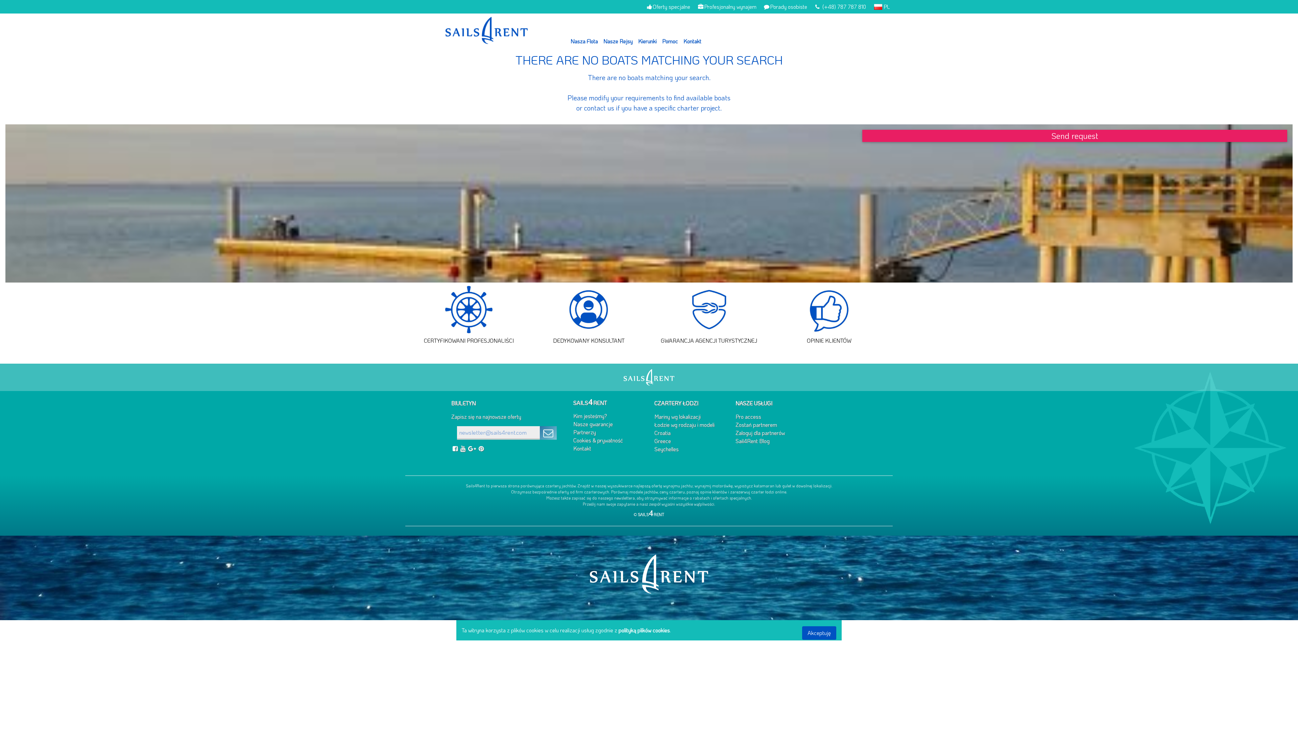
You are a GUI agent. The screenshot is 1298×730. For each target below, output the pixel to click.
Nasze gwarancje (593, 424)
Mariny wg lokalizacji (677, 416)
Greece (662, 440)
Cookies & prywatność (598, 440)
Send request (1074, 135)
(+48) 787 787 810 (843, 6)
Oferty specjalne (671, 6)
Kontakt (692, 41)
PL (886, 6)
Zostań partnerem (756, 424)
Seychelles (666, 449)
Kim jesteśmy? (590, 415)
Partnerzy (584, 432)
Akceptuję (819, 632)
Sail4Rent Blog (753, 440)
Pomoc (670, 41)
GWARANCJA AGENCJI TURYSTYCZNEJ (709, 340)
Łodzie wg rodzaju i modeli (684, 424)
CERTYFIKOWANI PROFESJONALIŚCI (469, 340)
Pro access (748, 416)
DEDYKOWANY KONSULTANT (589, 340)
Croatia (662, 432)
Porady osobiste (788, 6)
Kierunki (647, 41)
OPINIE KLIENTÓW (829, 340)
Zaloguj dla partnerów (760, 432)
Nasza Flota (584, 41)
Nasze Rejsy (618, 41)
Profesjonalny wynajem (730, 6)
